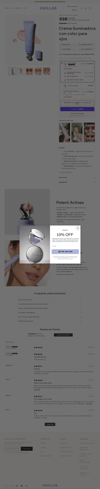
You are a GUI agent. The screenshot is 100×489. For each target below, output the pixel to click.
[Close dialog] (78, 228)
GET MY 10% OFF (65, 252)
